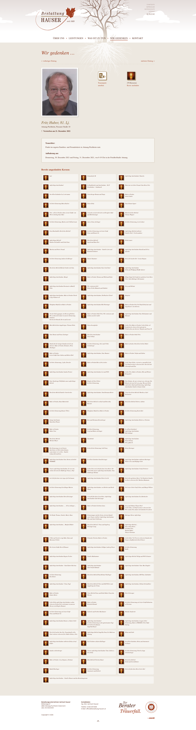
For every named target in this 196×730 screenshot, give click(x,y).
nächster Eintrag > (148, 61)
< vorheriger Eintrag (48, 61)
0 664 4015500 (92, 707)
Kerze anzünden (133, 85)
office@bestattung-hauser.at (96, 709)
